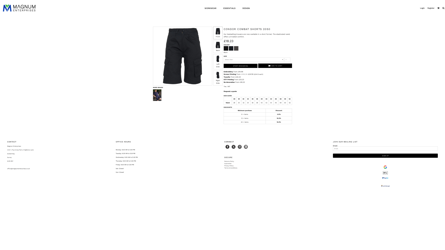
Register (431, 8)
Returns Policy (229, 161)
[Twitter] (233, 147)
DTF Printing (229, 79)
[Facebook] (227, 147)
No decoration (229, 82)
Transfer (227, 77)
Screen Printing (230, 74)
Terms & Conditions (230, 168)
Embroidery (228, 72)
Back (218, 50)
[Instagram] (240, 147)
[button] (438, 8)
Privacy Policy (229, 166)
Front (218, 37)
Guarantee (227, 163)
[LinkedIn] (246, 147)
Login (422, 8)
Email (335, 146)
